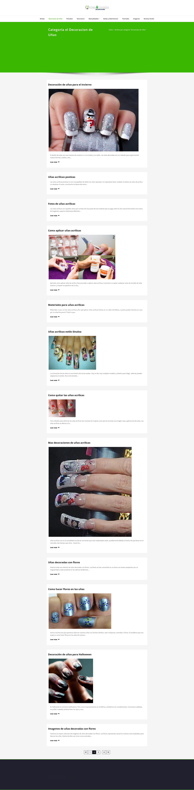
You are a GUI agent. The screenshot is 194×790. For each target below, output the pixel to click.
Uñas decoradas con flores (64, 562)
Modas (42, 19)
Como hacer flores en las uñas (66, 589)
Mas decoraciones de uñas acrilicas (69, 442)
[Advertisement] (97, 52)
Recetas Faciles (149, 19)
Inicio (111, 30)
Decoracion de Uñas (55, 19)
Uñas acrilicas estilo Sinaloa (64, 331)
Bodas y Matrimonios (110, 19)
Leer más (53, 162)
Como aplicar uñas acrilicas (64, 230)
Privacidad (88, 769)
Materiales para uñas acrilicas (66, 304)
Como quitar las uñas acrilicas (66, 395)
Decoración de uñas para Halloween (70, 654)
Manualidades (93, 19)
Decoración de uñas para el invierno (70, 84)
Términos (87, 774)
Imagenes (136, 19)
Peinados (69, 19)
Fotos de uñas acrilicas (61, 203)
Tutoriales (125, 19)
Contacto (87, 779)
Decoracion (81, 19)
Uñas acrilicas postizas (61, 177)
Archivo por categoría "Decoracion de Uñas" (130, 30)
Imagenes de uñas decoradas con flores (72, 728)
